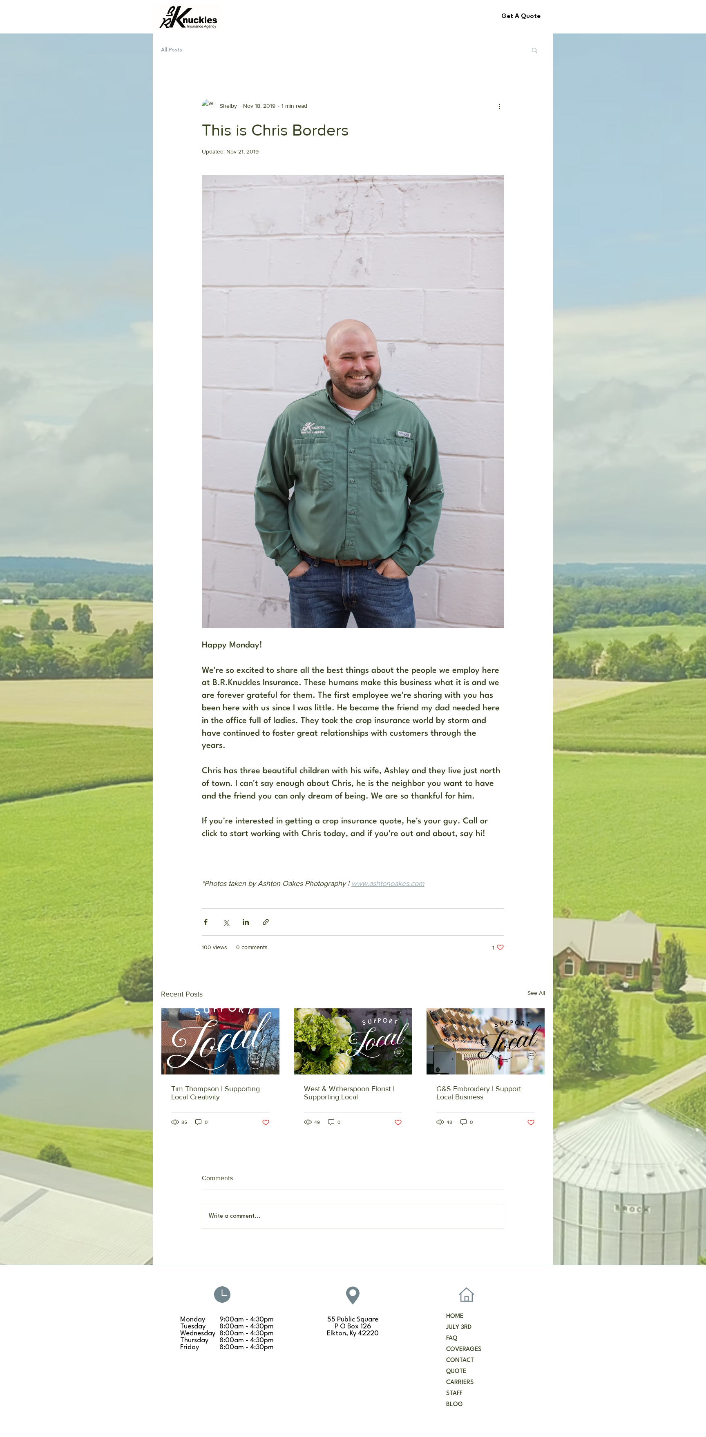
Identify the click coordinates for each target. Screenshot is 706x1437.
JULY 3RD (458, 1327)
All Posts (171, 50)
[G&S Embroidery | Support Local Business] (486, 1041)
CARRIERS (460, 1382)
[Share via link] (266, 922)
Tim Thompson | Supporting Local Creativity (215, 1093)
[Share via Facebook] (206, 922)
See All (536, 993)
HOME (454, 1316)
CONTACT (460, 1360)
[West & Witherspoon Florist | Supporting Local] (353, 1041)
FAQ (451, 1338)
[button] (534, 50)
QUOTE (456, 1371)
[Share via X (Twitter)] (226, 922)
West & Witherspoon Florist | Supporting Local (349, 1093)
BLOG (454, 1404)
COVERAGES (464, 1349)
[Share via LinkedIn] (246, 922)
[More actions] (499, 106)
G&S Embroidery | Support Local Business (478, 1093)
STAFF (454, 1393)
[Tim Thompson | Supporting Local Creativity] (220, 1041)
